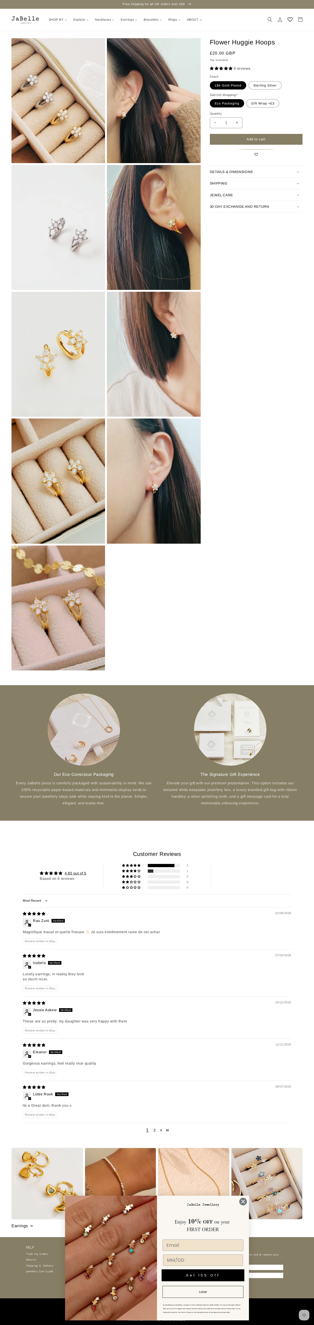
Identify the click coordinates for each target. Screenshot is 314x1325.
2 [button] (155, 1130)
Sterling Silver (265, 85)
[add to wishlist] (256, 154)
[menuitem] (58, 19)
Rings (237, 1226)
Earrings (19, 1226)
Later (203, 1292)
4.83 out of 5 (75, 873)
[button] (270, 19)
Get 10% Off (203, 1275)
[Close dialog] (243, 1202)
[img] (34, 914)
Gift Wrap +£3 (262, 103)
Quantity (216, 113)
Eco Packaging (227, 103)
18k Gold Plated (228, 85)
